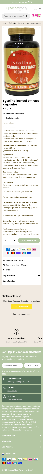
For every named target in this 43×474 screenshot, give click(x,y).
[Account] (35, 9)
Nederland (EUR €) (11, 454)
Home (4, 23)
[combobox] (16, 16)
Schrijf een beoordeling (21, 306)
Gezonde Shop (12, 470)
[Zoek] (27, 16)
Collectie (12, 23)
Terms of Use (27, 371)
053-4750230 (12, 391)
